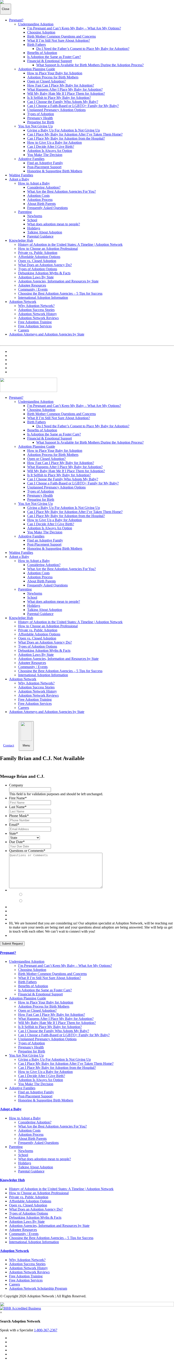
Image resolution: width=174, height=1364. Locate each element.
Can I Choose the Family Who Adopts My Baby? (62, 102)
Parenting (25, 212)
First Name (18, 798)
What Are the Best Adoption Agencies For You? (61, 191)
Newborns (34, 216)
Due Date (17, 842)
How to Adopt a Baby (34, 183)
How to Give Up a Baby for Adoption (54, 142)
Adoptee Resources (32, 285)
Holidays (33, 228)
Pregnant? (16, 20)
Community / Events (33, 289)
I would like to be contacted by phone (49, 890)
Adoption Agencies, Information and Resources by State (58, 281)
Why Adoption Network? (36, 306)
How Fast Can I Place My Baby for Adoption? (60, 85)
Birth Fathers (36, 44)
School (32, 220)
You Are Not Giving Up (35, 126)
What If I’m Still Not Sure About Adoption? (58, 40)
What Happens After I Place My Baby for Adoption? (65, 89)
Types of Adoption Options (37, 269)
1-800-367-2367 (45, 1330)
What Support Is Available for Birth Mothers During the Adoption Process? (90, 65)
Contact (8, 745)
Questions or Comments (27, 851)
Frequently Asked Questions (47, 208)
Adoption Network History (37, 314)
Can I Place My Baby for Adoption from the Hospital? (66, 138)
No (26, 901)
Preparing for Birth (40, 122)
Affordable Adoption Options (39, 257)
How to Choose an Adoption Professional (48, 248)
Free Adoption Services (35, 326)
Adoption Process (40, 200)
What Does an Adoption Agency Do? (45, 265)
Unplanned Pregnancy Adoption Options (56, 110)
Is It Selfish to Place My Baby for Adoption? (59, 98)
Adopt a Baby (19, 179)
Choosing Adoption (41, 32)
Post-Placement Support (44, 167)
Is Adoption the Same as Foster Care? (54, 57)
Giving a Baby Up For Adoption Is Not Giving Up (63, 130)
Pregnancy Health (40, 118)
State (13, 833)
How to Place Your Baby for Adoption (54, 73)
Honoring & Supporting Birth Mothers (54, 171)
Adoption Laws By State (36, 277)
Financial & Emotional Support (49, 61)
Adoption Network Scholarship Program (38, 1288)
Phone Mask (19, 816)
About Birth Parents (41, 204)
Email (14, 825)
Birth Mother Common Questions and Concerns (61, 36)
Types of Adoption (40, 114)
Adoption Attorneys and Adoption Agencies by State (46, 334)
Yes (27, 895)
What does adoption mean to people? (53, 224)
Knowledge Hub (21, 240)
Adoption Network (22, 302)
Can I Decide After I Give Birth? (50, 146)
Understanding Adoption (35, 24)
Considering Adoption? (43, 187)
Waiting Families (21, 175)
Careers (23, 330)
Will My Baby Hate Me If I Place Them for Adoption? (66, 93)
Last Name (18, 807)
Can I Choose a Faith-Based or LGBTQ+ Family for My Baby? (73, 106)
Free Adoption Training (35, 322)
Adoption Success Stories (36, 310)
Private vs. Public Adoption (37, 253)
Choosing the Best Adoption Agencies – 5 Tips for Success (60, 293)
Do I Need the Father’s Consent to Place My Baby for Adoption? (82, 49)
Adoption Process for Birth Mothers (52, 77)
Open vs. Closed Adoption (37, 261)
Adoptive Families (31, 159)
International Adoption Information (43, 297)
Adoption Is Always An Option (49, 151)
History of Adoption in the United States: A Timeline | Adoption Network (70, 244)
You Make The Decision (44, 155)
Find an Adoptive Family (45, 163)
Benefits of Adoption (42, 53)
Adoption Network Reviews (38, 318)
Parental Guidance (40, 236)
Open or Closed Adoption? (46, 81)
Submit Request (12, 943)
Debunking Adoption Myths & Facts (44, 273)
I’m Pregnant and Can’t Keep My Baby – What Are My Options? (74, 28)
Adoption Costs (38, 195)
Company (16, 785)
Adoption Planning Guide (36, 69)
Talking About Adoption (44, 232)
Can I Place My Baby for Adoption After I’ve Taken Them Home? (75, 134)
